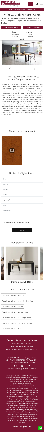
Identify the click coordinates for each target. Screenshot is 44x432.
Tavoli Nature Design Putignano (13, 295)
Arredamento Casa (19, 9)
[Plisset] (33, 69)
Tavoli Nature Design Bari (11, 329)
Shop (30, 4)
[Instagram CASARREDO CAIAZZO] (22, 365)
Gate (33, 9)
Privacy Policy (24, 222)
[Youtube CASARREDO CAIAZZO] (29, 365)
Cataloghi (29, 343)
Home (10, 9)
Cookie (17, 369)
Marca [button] (13, 32)
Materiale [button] (15, 34)
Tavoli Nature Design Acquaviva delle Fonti (17, 301)
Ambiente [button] (29, 32)
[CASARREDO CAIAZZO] (14, 4)
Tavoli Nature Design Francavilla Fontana (17, 323)
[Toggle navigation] (41, 3)
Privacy (11, 369)
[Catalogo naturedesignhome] (12, 150)
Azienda (10, 340)
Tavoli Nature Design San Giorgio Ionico (16, 318)
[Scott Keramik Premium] (11, 69)
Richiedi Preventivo (11, 27)
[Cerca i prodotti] (36, 4)
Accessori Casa (17, 343)
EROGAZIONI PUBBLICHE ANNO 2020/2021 (22, 349)
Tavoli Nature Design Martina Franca (15, 312)
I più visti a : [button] (22, 39)
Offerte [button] (30, 36)
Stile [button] (30, 34)
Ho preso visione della (16, 222)
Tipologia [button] (14, 36)
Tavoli (29, 9)
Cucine (18, 340)
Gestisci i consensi (29, 369)
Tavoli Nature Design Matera (12, 306)
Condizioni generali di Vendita (22, 346)
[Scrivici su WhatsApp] (40, 428)
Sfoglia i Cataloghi (33, 27)
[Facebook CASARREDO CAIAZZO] (15, 365)
